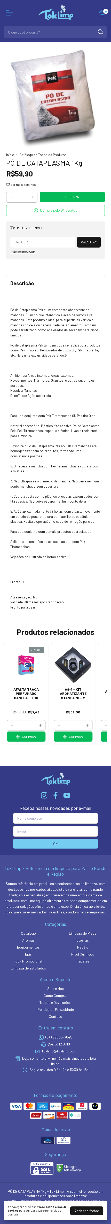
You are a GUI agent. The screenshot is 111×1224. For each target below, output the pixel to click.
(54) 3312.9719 (59, 1044)
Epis (28, 954)
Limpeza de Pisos (82, 933)
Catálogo (28, 933)
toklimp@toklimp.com (59, 1051)
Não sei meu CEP (23, 251)
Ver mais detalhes (23, 184)
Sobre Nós (55, 988)
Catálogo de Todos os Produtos (43, 155)
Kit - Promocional (28, 961)
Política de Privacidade (55, 1009)
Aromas (28, 940)
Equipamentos (28, 947)
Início (10, 155)
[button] (55, 210)
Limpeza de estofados (28, 968)
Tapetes (82, 961)
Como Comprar (56, 995)
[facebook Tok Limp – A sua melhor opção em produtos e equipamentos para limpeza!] (55, 795)
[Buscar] (100, 32)
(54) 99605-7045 (58, 1037)
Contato (55, 1016)
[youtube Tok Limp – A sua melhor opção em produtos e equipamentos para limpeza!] (67, 795)
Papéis (82, 947)
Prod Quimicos (82, 954)
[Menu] (10, 12)
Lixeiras (82, 940)
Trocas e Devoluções (55, 1002)
